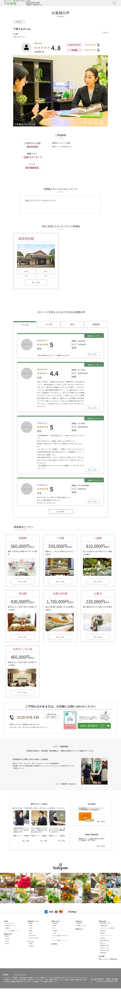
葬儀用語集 (103, 953)
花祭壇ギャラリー (10, 926)
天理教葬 (55, 930)
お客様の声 (78, 921)
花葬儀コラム (79, 929)
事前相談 (102, 933)
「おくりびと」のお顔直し (107, 928)
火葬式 (30, 933)
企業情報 (5, 974)
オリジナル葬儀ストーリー (12, 930)
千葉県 (7, 941)
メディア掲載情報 (60, 746)
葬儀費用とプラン (33, 921)
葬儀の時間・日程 (105, 923)
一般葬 (30, 926)
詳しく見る (36, 282)
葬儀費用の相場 (104, 945)
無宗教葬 (55, 923)
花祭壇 (6, 921)
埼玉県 (7, 943)
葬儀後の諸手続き (105, 950)
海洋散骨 (31, 946)
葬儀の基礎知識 (104, 940)
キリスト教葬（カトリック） (61, 940)
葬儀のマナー (103, 943)
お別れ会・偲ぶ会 (34, 938)
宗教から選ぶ (55, 921)
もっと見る (61, 511)
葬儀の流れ (103, 930)
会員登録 (54, 944)
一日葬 (30, 928)
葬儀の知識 (102, 921)
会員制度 (102, 938)
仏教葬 (54, 926)
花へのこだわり (9, 923)
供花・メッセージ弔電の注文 (108, 959)
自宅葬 (30, 930)
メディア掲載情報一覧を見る (65, 784)
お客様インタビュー (81, 926)
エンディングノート (105, 935)
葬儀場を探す (8, 934)
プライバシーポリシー (21, 974)
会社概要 (101, 956)
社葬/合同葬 (32, 935)
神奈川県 (7, 938)
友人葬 (54, 933)
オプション (31, 941)
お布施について (104, 948)
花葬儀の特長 (103, 926)
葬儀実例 (7, 928)
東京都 (7, 936)
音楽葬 (30, 943)
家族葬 (30, 923)
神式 (54, 928)
